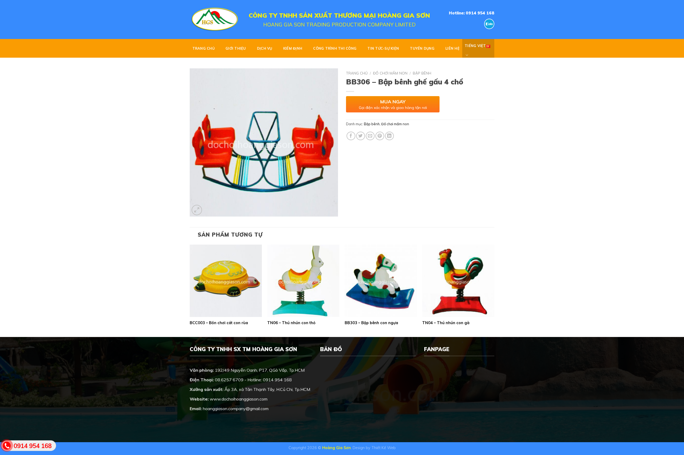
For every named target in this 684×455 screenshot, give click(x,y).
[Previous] (190, 290)
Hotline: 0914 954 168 (471, 12)
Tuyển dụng (422, 48)
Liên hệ (452, 48)
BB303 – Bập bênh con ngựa (371, 322)
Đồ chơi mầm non (390, 73)
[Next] (494, 290)
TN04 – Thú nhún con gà (445, 322)
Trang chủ (203, 48)
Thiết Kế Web (383, 447)
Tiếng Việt (475, 46)
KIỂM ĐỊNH (292, 48)
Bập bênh (422, 73)
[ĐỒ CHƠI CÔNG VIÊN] (215, 19)
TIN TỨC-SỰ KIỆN (383, 48)
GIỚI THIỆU (236, 48)
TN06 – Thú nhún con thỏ (291, 322)
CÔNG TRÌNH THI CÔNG (334, 48)
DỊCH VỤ (264, 48)
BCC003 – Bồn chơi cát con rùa (219, 322)
